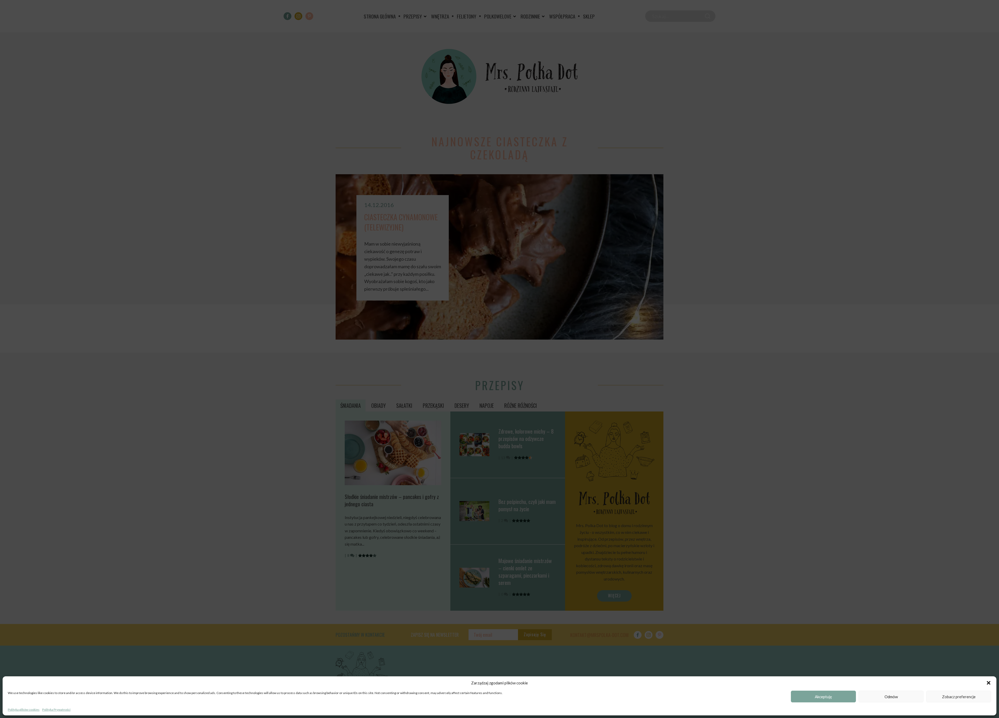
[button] (988, 682)
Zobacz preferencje (959, 696)
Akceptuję (823, 696)
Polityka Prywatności (56, 709)
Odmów (891, 696)
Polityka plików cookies (24, 709)
